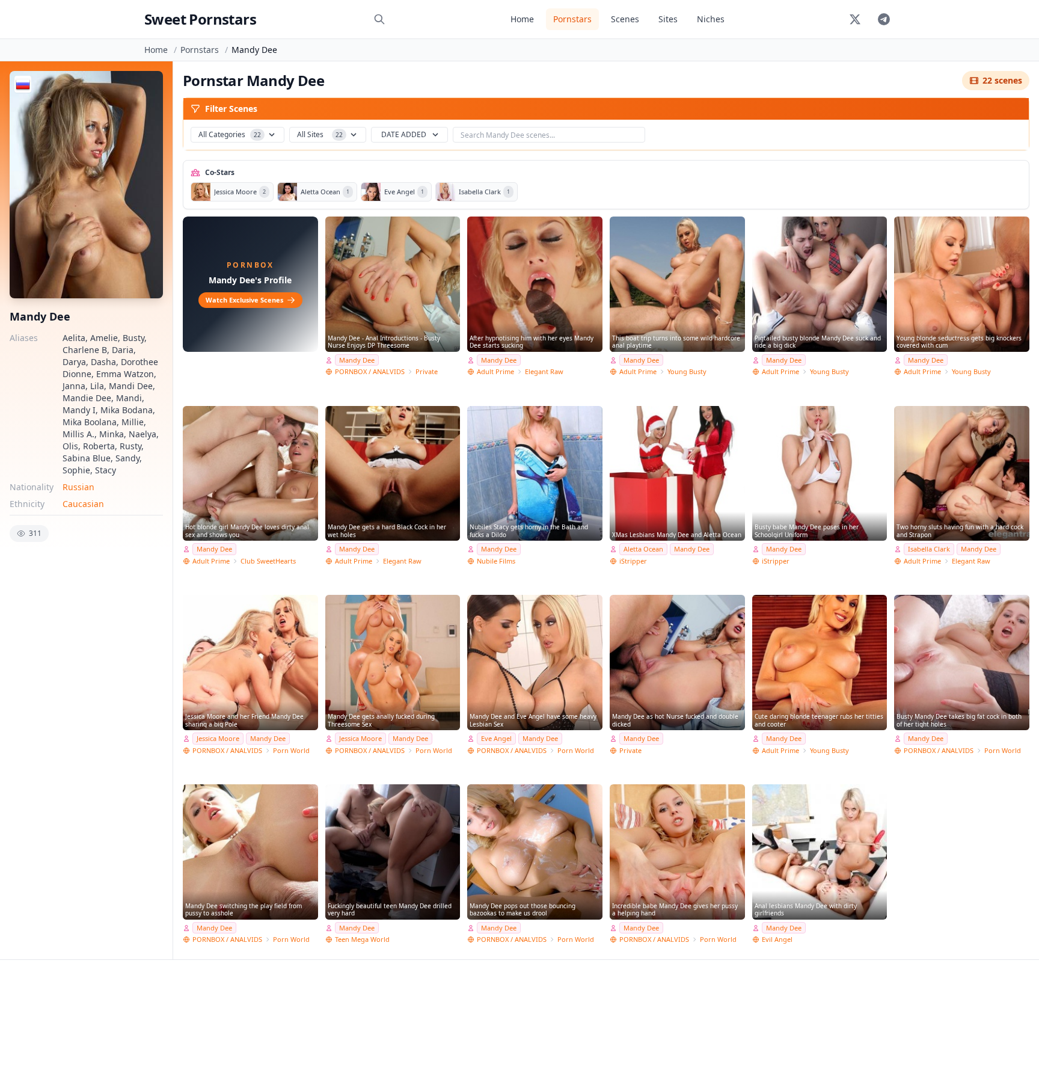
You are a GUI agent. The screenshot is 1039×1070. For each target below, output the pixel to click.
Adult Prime (495, 371)
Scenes (625, 19)
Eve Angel (496, 738)
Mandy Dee (357, 359)
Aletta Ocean (643, 548)
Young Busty (686, 371)
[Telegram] (884, 19)
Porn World (291, 750)
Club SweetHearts (268, 560)
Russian (78, 487)
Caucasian (83, 503)
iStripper (633, 560)
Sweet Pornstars (200, 19)
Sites (668, 19)
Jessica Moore (218, 738)
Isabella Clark (929, 548)
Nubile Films (496, 560)
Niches (711, 19)
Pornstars (572, 19)
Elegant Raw (544, 371)
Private (426, 371)
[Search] (379, 19)
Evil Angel (777, 939)
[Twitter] (855, 19)
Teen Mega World (362, 939)
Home (522, 19)
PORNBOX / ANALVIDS (370, 371)
